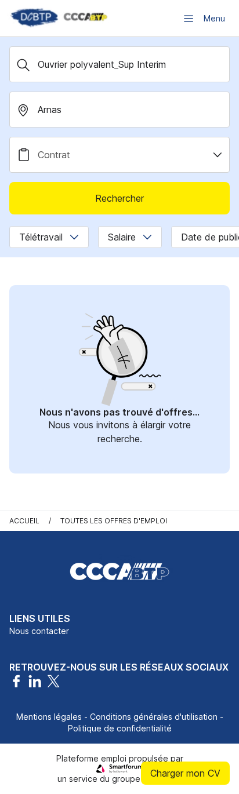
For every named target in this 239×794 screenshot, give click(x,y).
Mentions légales (49, 717)
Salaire (122, 237)
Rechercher (119, 198)
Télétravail (41, 237)
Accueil (24, 520)
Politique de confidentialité (120, 728)
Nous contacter (39, 631)
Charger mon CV (185, 773)
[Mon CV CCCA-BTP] (58, 18)
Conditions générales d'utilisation (154, 717)
